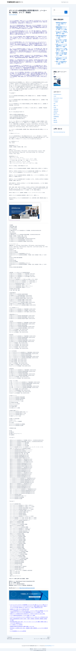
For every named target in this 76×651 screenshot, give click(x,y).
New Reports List (64, 2)
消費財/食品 (56, 111)
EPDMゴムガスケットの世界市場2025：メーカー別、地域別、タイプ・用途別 (61, 49)
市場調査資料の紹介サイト (15, 2)
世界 (54, 103)
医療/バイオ (56, 105)
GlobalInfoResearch (57, 94)
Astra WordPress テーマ (49, 645)
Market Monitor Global (58, 98)
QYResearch (56, 99)
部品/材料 (55, 122)
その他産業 (56, 101)
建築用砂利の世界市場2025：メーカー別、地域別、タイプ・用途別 (61, 24)
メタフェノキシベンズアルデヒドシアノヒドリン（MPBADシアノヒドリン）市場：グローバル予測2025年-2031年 (29, 617)
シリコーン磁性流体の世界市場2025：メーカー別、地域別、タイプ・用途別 (22, 615)
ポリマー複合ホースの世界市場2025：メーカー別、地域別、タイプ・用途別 (61, 41)
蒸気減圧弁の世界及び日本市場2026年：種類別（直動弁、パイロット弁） (22, 626)
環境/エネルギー (57, 114)
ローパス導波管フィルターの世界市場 (16, 624)
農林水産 (55, 120)
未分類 (55, 107)
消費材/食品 (56, 109)
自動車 (55, 118)
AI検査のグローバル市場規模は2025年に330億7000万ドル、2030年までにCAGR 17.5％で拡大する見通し (27, 613)
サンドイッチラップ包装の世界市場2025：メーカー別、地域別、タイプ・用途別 (61, 32)
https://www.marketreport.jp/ (59, 132)
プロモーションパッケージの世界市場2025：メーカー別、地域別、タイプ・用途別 (61, 58)
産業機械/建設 (56, 116)
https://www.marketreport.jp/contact (27, 587)
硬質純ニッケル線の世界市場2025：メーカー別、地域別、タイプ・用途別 (61, 54)
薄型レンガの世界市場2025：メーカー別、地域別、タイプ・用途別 (61, 62)
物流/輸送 (55, 112)
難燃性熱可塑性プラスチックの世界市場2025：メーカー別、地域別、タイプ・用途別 (61, 28)
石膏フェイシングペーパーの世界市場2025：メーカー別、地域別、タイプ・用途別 (61, 45)
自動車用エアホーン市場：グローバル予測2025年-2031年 (19, 609)
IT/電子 (55, 96)
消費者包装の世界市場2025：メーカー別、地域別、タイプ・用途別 (61, 37)
